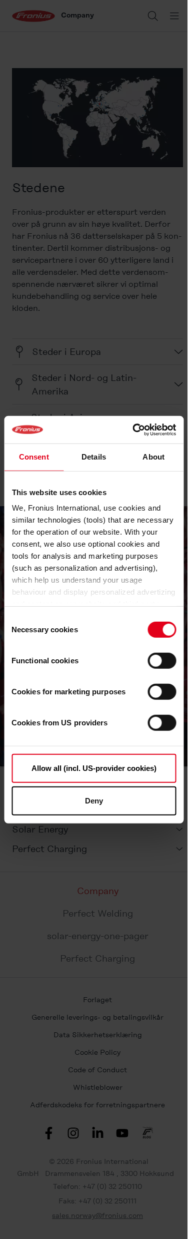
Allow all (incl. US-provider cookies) (94, 767)
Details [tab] (94, 457)
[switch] (162, 660)
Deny (94, 800)
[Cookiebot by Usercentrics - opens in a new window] (133, 429)
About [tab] (153, 457)
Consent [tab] (34, 457)
